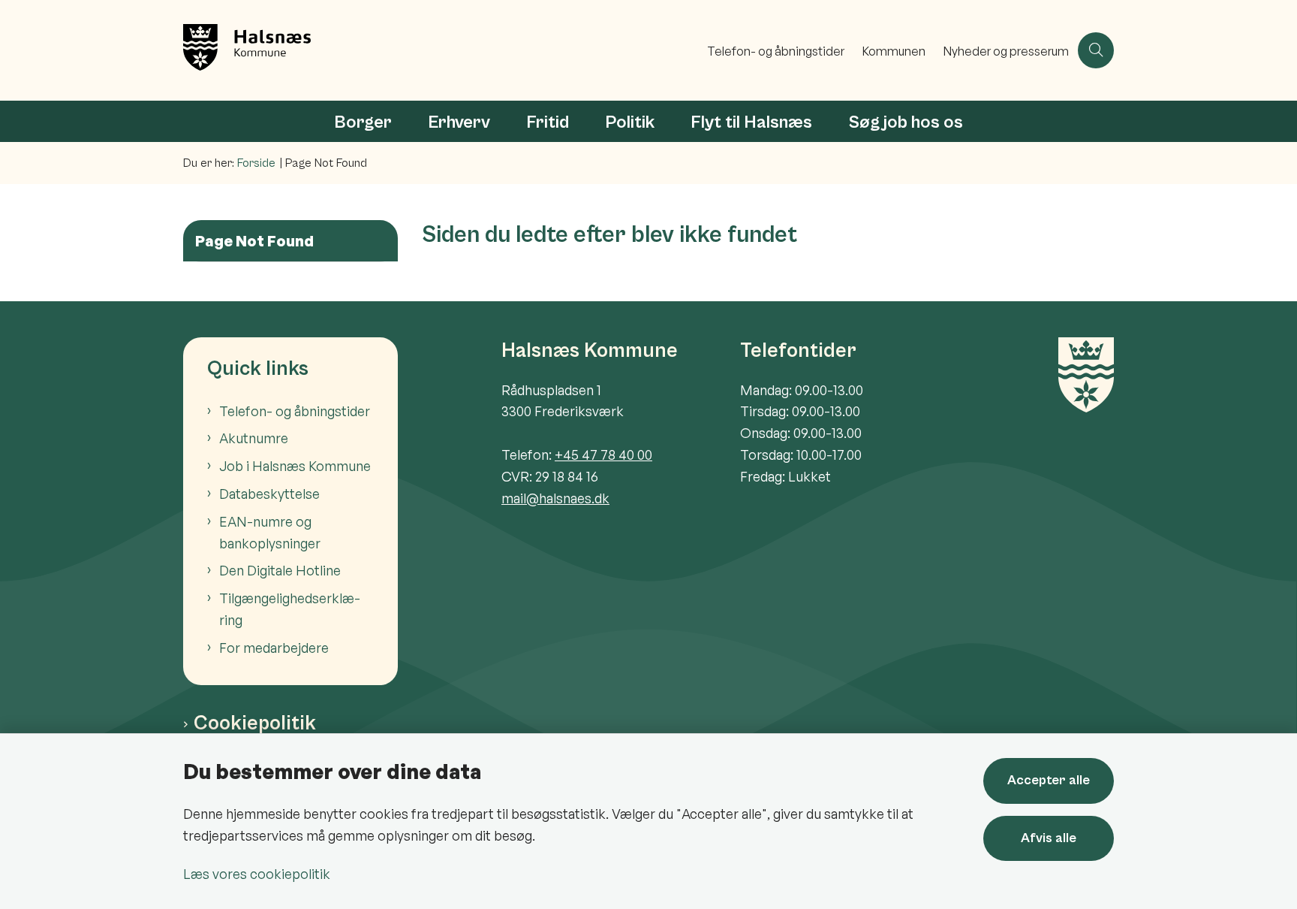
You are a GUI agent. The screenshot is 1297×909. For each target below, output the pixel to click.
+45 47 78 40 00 (603, 454)
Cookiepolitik (255, 723)
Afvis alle (1048, 838)
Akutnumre (253, 438)
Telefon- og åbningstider (294, 411)
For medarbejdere (274, 647)
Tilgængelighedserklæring (289, 609)
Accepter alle (1048, 780)
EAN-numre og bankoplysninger (269, 532)
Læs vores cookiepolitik (256, 873)
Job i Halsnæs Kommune (295, 466)
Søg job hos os (905, 122)
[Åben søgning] (1096, 50)
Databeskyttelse (269, 493)
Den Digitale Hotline (280, 570)
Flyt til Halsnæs (751, 122)
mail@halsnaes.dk (555, 498)
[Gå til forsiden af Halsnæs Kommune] (440, 50)
